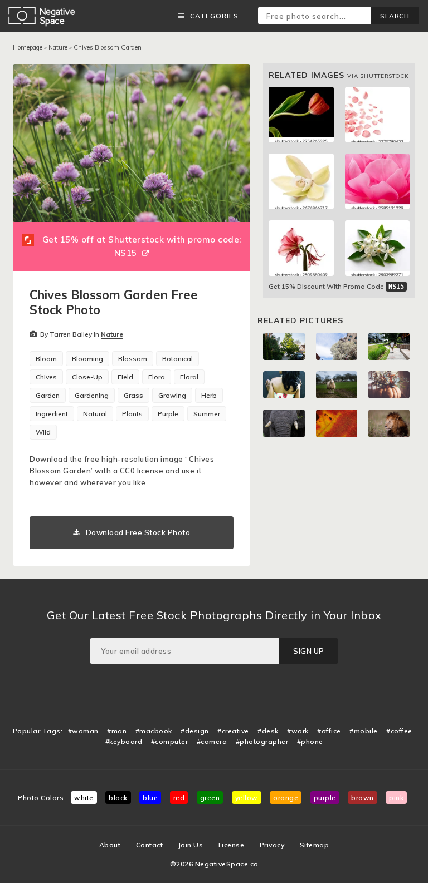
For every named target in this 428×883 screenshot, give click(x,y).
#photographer (262, 741)
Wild (43, 432)
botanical (177, 358)
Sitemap (314, 845)
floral (189, 377)
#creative (233, 731)
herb (209, 395)
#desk (268, 731)
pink (396, 797)
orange (285, 797)
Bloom (46, 358)
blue (150, 797)
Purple (168, 414)
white (84, 797)
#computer (169, 741)
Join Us (190, 845)
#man (117, 731)
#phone (310, 741)
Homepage (27, 47)
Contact (149, 845)
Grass (133, 395)
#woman (83, 731)
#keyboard (124, 741)
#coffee (399, 731)
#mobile (363, 731)
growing (172, 395)
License (231, 845)
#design (195, 731)
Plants (132, 414)
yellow (246, 797)
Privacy (272, 845)
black (118, 797)
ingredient (52, 414)
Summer (206, 414)
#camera (212, 741)
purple (325, 797)
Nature (57, 47)
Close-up (87, 377)
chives (46, 377)
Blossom (132, 358)
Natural (95, 414)
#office (329, 731)
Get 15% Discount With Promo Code (336, 286)
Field (125, 377)
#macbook (153, 731)
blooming (87, 358)
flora (156, 377)
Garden (48, 395)
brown (362, 797)
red (179, 797)
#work (298, 731)
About (110, 845)
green (210, 797)
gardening (92, 395)
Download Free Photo (138, 532)
